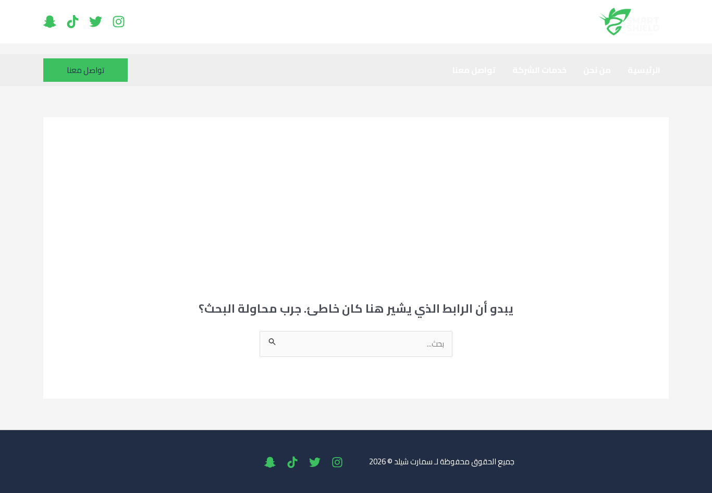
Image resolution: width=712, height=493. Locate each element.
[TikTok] (72, 21)
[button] (85, 70)
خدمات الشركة (539, 70)
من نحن (597, 70)
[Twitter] (95, 21)
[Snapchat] (49, 21)
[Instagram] (118, 21)
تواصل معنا (474, 70)
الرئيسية (644, 70)
